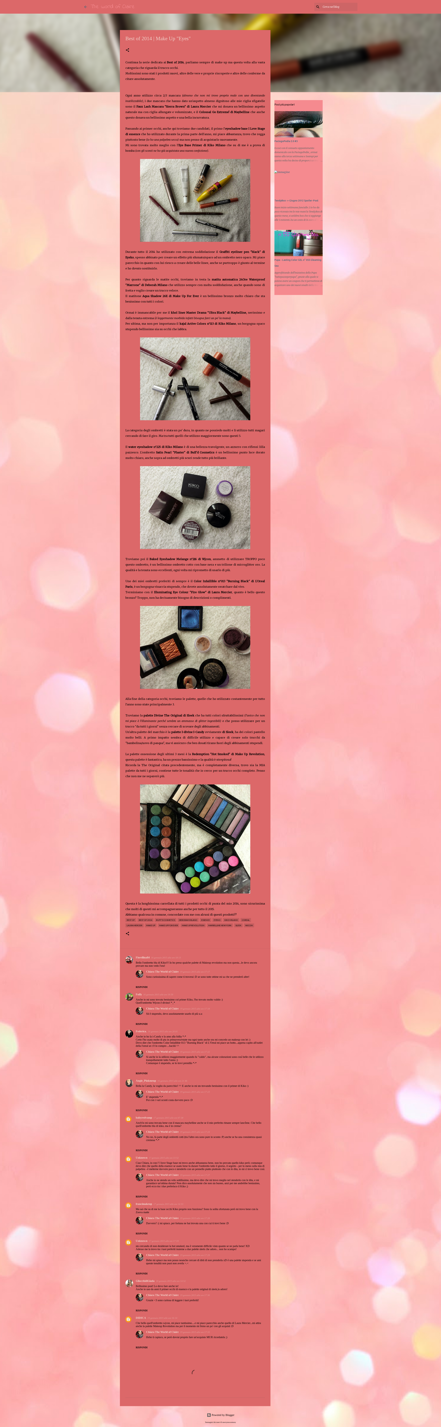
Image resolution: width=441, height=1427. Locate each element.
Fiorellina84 (143, 957)
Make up (150, 925)
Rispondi (141, 987)
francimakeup (144, 1203)
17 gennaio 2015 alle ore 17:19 (164, 1241)
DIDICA (141, 1317)
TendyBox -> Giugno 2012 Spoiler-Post (296, 200)
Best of (131, 920)
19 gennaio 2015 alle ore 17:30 (195, 1295)
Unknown (141, 1157)
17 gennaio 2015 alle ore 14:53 (168, 1204)
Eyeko (217, 920)
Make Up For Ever (168, 925)
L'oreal (246, 920)
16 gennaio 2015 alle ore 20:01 (163, 1031)
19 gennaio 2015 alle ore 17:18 (195, 1008)
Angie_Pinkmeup (146, 1080)
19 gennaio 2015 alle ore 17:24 (195, 1132)
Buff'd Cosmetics (165, 920)
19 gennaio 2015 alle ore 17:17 (195, 971)
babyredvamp (144, 1117)
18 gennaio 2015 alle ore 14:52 (171, 1281)
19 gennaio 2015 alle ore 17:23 (195, 1092)
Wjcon (249, 925)
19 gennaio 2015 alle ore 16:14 (162, 1318)
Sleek (238, 925)
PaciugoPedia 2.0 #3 (286, 141)
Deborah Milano (188, 920)
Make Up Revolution (193, 925)
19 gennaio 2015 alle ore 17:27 (195, 1175)
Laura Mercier (134, 925)
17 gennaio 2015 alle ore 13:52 (164, 1158)
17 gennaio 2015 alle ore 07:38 (168, 1118)
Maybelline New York (220, 925)
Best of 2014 (145, 920)
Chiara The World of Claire (162, 971)
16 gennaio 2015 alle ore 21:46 (172, 1081)
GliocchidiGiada (145, 1280)
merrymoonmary (229, 1422)
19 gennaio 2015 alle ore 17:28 (195, 1218)
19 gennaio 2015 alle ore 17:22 (195, 1052)
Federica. (141, 1031)
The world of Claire (112, 7)
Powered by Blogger (222, 1415)
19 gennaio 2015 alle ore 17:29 (195, 1255)
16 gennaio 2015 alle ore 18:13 (166, 957)
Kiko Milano (231, 920)
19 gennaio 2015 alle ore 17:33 (195, 1332)
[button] (127, 50)
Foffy (139, 994)
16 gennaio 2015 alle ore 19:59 (158, 994)
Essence (205, 920)
